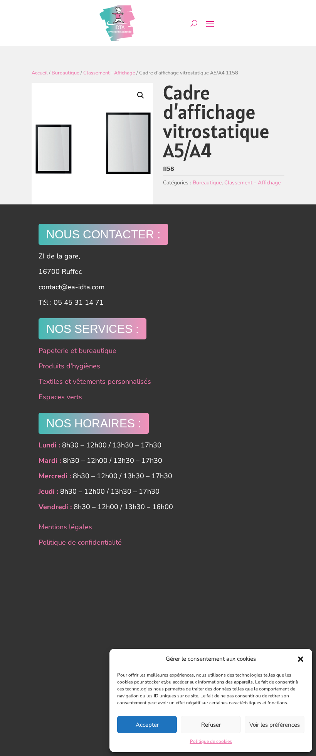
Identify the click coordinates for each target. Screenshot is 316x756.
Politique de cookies (211, 741)
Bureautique (65, 72)
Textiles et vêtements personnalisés (95, 381)
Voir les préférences (274, 725)
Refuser (211, 725)
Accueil (40, 72)
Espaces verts (60, 397)
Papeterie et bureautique (77, 350)
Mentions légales (65, 527)
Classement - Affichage (109, 72)
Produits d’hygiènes (69, 366)
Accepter (147, 725)
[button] (300, 659)
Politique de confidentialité (80, 542)
